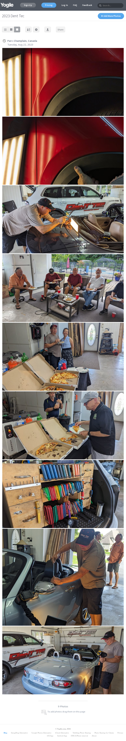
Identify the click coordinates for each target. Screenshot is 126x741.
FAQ (75, 5)
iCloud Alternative (62, 733)
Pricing (48, 5)
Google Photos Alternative (41, 733)
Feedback (87, 5)
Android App (62, 736)
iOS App (50, 736)
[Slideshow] (36, 29)
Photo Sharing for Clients (104, 733)
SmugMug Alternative (19, 733)
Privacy (120, 733)
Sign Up (28, 5)
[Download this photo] (120, 51)
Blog (5, 733)
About (94, 736)
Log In (65, 5)
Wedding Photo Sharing (82, 733)
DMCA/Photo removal (79, 736)
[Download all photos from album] (47, 29)
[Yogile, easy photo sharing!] (7, 5)
